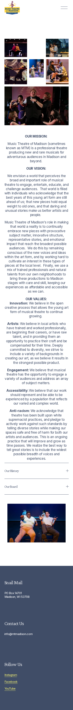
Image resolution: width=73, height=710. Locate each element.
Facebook (11, 682)
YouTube (10, 688)
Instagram (10, 675)
